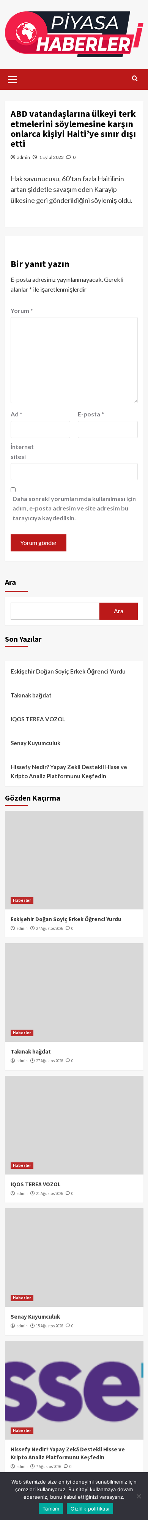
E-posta (91, 414)
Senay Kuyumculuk (35, 743)
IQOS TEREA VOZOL (38, 719)
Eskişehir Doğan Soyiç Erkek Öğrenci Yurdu (68, 671)
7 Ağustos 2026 (48, 1466)
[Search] (135, 78)
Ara (10, 582)
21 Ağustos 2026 (49, 1193)
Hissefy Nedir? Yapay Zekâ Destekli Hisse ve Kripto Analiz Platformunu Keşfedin (69, 771)
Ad (16, 414)
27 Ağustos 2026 (49, 928)
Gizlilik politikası (90, 1509)
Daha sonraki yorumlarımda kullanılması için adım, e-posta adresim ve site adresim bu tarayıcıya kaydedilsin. (74, 508)
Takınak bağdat (31, 695)
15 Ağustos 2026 (49, 1325)
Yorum (22, 310)
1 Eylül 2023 (51, 157)
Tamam (51, 1509)
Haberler (22, 900)
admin (23, 157)
